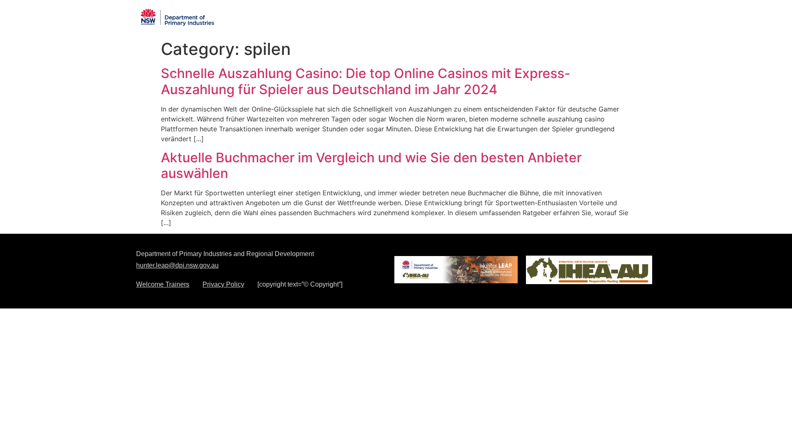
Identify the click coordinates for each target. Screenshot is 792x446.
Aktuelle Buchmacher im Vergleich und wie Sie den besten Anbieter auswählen (371, 165)
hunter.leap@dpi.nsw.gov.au (177, 265)
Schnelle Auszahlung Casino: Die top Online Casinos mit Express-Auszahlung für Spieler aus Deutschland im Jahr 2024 (365, 81)
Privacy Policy (223, 284)
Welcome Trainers (162, 284)
